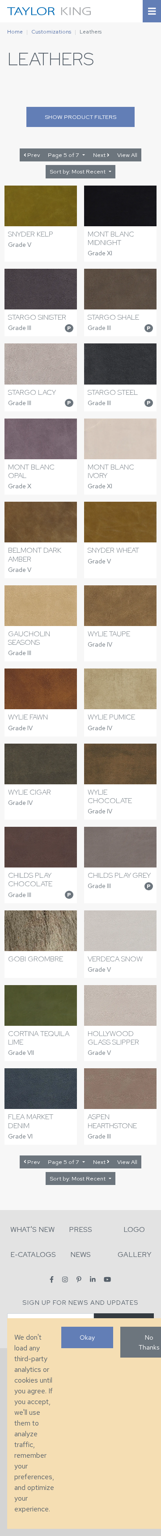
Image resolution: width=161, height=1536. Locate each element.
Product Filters (80, 117)
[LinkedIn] (93, 1279)
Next (100, 155)
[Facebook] (52, 1279)
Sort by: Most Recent (78, 171)
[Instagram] (65, 1279)
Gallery (135, 1254)
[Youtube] (107, 1279)
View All (127, 155)
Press (80, 1229)
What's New (32, 1229)
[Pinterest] (78, 1279)
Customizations (51, 31)
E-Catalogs (33, 1254)
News (80, 1254)
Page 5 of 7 (64, 155)
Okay (87, 1337)
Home (15, 31)
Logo (134, 1229)
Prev (33, 155)
